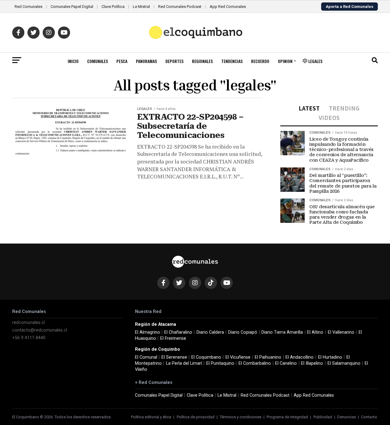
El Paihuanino (268, 357)
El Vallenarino (341, 332)
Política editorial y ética (151, 417)
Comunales (97, 61)
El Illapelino (312, 363)
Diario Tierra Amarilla (282, 332)
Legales (314, 61)
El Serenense (174, 357)
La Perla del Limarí (184, 363)
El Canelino (286, 363)
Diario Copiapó (242, 332)
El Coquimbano (206, 357)
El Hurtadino (330, 357)
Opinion (285, 61)
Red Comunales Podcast (179, 6)
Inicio (73, 61)
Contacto (369, 417)
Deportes (174, 61)
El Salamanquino (344, 363)
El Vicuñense (237, 357)
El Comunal (146, 357)
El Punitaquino (220, 363)
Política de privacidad (195, 417)
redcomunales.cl (28, 322)
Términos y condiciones (240, 417)
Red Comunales (28, 6)
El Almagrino (147, 332)
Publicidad (323, 417)
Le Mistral (141, 6)
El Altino (315, 332)
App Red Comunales (228, 6)
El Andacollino (299, 357)
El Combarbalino (255, 363)
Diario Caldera (210, 332)
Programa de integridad (287, 417)
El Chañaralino (178, 332)
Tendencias (232, 61)
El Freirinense (173, 338)
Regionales (202, 61)
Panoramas (146, 61)
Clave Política (113, 6)
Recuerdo (260, 61)
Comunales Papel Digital (72, 6)
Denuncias (346, 417)
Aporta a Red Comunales (349, 6)
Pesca (121, 61)
